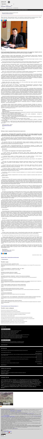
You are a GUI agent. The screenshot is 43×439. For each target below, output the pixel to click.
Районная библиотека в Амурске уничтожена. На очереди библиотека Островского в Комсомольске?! (14, 350)
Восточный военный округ (7, 381)
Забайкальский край (10, 382)
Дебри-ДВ (3, 1)
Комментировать (5, 259)
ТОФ (35, 385)
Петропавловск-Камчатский (26, 383)
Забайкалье (5, 382)
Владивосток (36, 379)
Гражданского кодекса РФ (6, 415)
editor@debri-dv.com (19, 410)
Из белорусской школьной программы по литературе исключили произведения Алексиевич (16, 317)
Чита (19, 386)
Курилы (36, 382)
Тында (37, 385)
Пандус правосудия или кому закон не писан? (11, 300)
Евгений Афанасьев (38, 353)
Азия (2, 379)
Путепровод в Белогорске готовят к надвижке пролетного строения (10, 331)
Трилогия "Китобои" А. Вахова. (5, 370)
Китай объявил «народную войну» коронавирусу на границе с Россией (13, 314)
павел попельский (39, 351)
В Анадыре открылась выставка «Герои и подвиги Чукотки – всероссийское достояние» (12, 341)
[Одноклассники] (3, 20)
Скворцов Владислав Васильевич (13, 257)
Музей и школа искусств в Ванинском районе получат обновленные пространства (11, 335)
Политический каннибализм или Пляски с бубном (12, 288)
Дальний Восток (36, 381)
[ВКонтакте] (1, 20)
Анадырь (14, 379)
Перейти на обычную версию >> (7, 13)
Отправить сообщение (12, 410)
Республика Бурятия (7, 385)
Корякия (34, 382)
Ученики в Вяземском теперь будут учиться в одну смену (8, 333)
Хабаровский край (14, 386)
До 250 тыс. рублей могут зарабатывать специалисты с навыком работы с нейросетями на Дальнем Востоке (15, 334)
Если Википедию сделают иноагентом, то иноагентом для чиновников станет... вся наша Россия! (17, 318)
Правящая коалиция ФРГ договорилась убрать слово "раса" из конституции (14, 321)
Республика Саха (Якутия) (16, 385)
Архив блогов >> (4, 364)
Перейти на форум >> (5, 373)
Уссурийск (2, 386)
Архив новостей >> (4, 344)
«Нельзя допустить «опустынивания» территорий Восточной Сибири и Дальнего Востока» (21, 296)
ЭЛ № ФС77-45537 (17, 412)
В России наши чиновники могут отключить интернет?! (10, 311)
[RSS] (1, 406)
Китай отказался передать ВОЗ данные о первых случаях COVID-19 (13, 322)
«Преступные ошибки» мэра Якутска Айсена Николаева (13, 284)
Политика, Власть (4, 257)
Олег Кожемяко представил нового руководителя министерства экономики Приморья (12, 342)
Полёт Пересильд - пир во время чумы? (8, 315)
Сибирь (33, 385)
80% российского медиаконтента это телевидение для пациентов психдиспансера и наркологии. (13, 372)
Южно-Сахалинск (28, 386)
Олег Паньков (39, 363)
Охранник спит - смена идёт (4, 371)
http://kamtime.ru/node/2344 (6, 125)
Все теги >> (3, 387)
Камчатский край (17, 382)
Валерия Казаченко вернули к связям (9, 272)
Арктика (18, 379)
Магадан (40, 382)
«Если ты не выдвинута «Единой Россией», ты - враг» (12, 268)
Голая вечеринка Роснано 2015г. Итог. (6, 352)
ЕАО (2, 382)
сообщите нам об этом (15, 428)
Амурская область (8, 379)
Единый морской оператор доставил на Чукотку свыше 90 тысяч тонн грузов (11, 330)
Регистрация (3, 6)
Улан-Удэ (39, 385)
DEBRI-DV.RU (10, 431)
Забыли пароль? (8, 6)
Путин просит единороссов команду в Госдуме (9, 310)
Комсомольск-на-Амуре (26, 382)
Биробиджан (23, 379)
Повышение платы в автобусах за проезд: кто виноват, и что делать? (10, 362)
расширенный (15, 7)
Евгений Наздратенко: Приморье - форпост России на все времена (15, 276)
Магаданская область (5, 383)
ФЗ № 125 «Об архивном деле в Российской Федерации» (28, 413)
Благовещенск (29, 379)
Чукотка (22, 386)
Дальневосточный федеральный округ (22, 381)
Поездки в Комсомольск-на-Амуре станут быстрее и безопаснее (9, 332)
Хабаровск (6, 386)
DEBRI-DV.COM (6, 431)
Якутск (34, 386)
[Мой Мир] (4, 20)
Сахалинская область (27, 385)
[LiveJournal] (6, 20)
